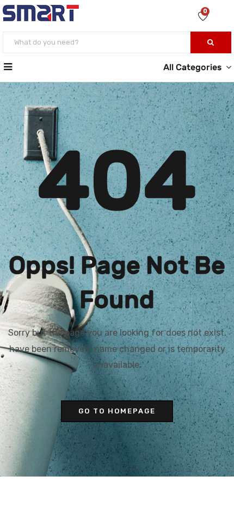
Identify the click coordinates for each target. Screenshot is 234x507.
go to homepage (117, 411)
